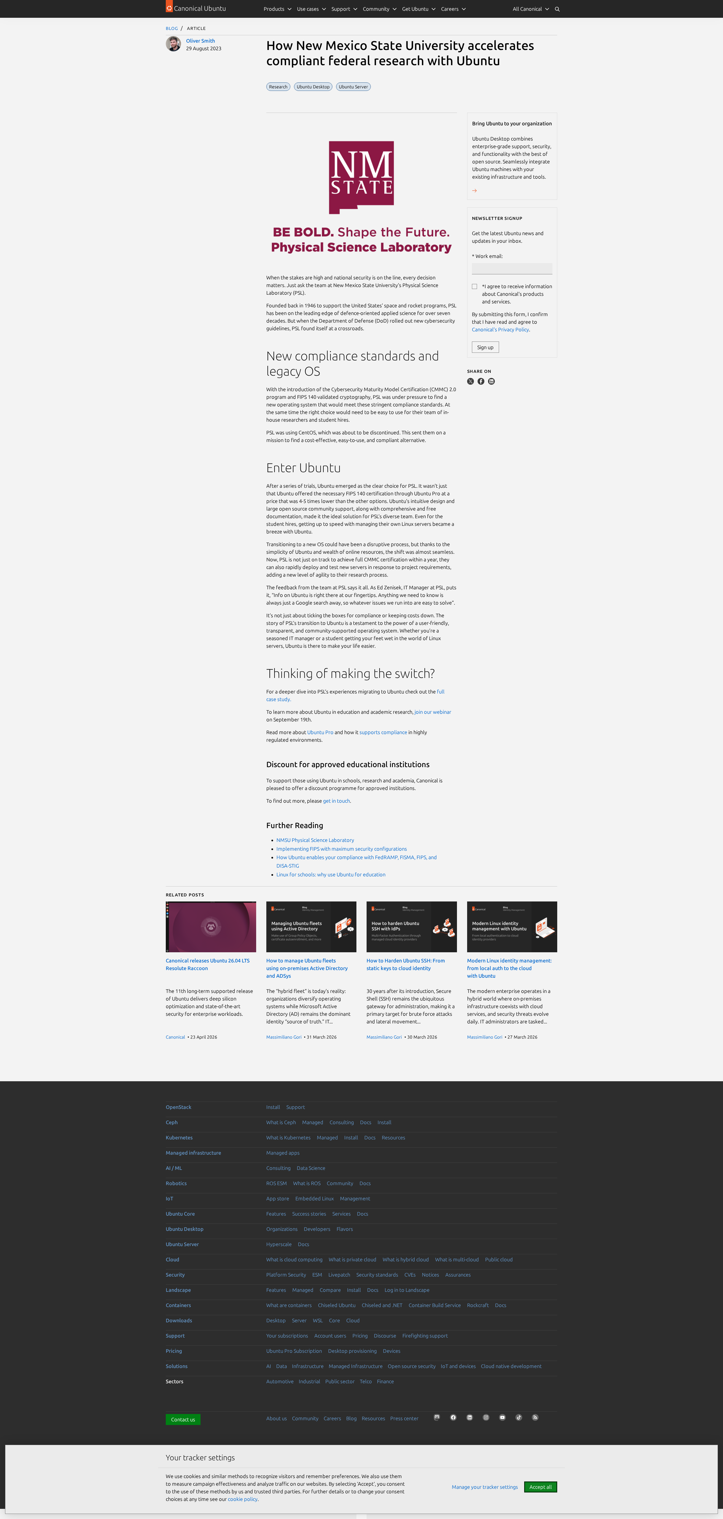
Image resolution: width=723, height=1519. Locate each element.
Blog (172, 28)
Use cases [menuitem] (308, 9)
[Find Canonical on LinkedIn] (471, 1419)
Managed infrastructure (193, 1152)
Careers (332, 1418)
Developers (317, 1229)
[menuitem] (531, 9)
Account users (330, 1335)
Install (273, 1107)
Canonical (175, 1036)
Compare (330, 1290)
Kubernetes (179, 1137)
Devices (391, 1351)
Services (341, 1213)
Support (295, 1107)
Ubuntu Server (182, 1244)
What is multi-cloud (457, 1259)
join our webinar (433, 712)
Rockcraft (478, 1305)
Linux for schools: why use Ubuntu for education (331, 874)
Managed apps (283, 1152)
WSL (318, 1320)
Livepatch (339, 1274)
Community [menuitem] (376, 9)
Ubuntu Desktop (185, 1229)
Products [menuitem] (274, 9)
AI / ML (174, 1168)
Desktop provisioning (352, 1351)
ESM (317, 1274)
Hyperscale (279, 1244)
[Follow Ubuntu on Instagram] (488, 1419)
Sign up (485, 347)
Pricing (360, 1335)
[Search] (557, 9)
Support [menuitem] (341, 9)
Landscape (178, 1290)
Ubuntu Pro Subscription (294, 1351)
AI (268, 1366)
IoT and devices (458, 1366)
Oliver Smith (200, 40)
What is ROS (307, 1183)
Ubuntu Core (180, 1213)
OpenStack (178, 1107)
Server (299, 1320)
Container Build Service (435, 1305)
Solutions (177, 1366)
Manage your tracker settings (485, 1487)
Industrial (309, 1381)
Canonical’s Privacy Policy (500, 329)
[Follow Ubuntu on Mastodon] (439, 1419)
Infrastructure (308, 1366)
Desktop (276, 1320)
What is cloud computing (294, 1259)
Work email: (489, 256)
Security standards (377, 1274)
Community (340, 1183)
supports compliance (383, 732)
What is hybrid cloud (406, 1259)
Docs (365, 1122)
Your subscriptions (287, 1335)
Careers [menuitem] (450, 9)
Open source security (412, 1366)
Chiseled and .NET (382, 1305)
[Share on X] (471, 383)
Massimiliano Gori (284, 1036)
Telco (366, 1381)
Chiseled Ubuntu (337, 1305)
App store (277, 1198)
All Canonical (527, 9)
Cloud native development (511, 1366)
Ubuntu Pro (320, 732)
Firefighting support (425, 1335)
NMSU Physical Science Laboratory (315, 840)
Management (355, 1198)
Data (281, 1366)
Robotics (176, 1183)
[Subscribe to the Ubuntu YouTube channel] (504, 1419)
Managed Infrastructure (356, 1366)
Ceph (172, 1122)
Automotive (280, 1381)
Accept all (541, 1487)
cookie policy (243, 1499)
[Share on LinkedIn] (491, 383)
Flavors (345, 1229)
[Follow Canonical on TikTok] (520, 1419)
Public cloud (499, 1259)
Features (276, 1213)
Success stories (309, 1213)
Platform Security (286, 1274)
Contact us (183, 1419)
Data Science (311, 1168)
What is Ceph (281, 1122)
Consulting (342, 1122)
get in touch (336, 801)
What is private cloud (352, 1259)
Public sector (340, 1381)
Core (334, 1320)
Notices (430, 1274)
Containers (178, 1305)
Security (175, 1274)
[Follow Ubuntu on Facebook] (455, 1419)
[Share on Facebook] (481, 383)
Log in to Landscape (407, 1290)
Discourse (385, 1335)
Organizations (282, 1229)
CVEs (410, 1274)
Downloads (179, 1320)
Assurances (458, 1274)
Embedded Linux (314, 1198)
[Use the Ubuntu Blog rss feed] (537, 1419)
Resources (393, 1137)
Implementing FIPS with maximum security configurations (341, 849)
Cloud (172, 1259)
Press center (404, 1418)
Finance (385, 1381)
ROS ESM (276, 1183)
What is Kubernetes (288, 1137)
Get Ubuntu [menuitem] (415, 9)
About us (276, 1418)
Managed (312, 1122)
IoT (169, 1198)
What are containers (289, 1305)
